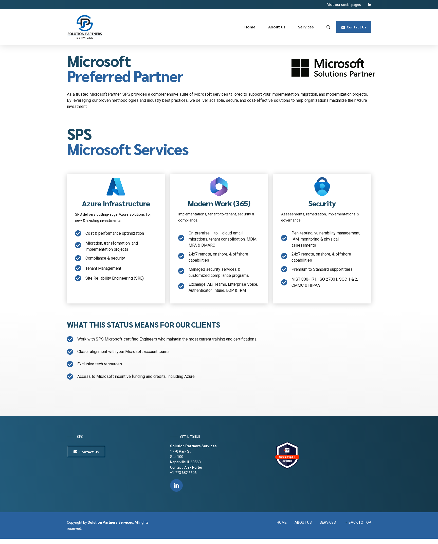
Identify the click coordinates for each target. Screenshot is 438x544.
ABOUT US (303, 522)
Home (250, 26)
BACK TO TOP (360, 522)
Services (306, 26)
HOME (282, 522)
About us (276, 26)
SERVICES (328, 522)
